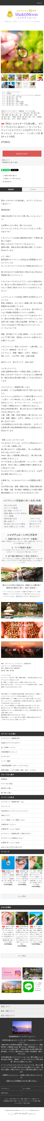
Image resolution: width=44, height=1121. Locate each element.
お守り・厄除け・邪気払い (22, 105)
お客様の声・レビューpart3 (10, 842)
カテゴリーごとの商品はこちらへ (12, 838)
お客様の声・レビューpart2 (10, 829)
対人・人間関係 (19, 103)
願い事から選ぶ (10, 96)
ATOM (28, 1103)
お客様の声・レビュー (8, 824)
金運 (17, 100)
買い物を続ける (7, 181)
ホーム (3, 92)
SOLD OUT (22, 153)
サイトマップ (5, 806)
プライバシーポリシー (23, 1101)
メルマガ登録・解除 (35, 1101)
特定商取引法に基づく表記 (10, 162)
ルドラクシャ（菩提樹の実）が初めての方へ (16, 833)
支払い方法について (14, 1098)
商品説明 (11, 189)
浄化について (5, 815)
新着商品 (9, 93)
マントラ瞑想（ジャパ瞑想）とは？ (13, 820)
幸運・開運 (18, 96)
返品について (6, 160)
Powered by (11, 1114)
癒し (17, 98)
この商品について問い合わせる (12, 178)
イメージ (33, 189)
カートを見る (26, 1088)
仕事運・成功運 (19, 101)
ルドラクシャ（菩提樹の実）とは (12, 802)
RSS (24, 1103)
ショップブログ (18, 1103)
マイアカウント (5, 1088)
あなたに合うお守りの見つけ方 (11, 847)
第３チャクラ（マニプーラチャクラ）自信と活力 (29, 95)
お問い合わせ (4, 1093)
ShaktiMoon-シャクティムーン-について (14, 811)
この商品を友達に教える (10, 175)
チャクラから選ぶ (11, 95)
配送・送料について (26, 1098)
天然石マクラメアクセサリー (14, 92)
